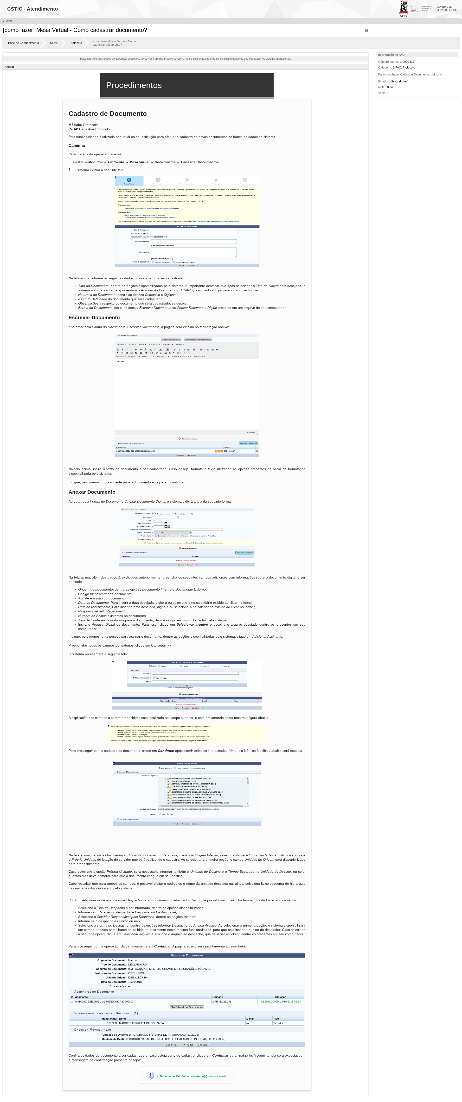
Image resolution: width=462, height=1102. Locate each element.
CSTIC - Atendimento (32, 9)
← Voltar (7, 20)
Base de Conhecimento (23, 43)
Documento (421, 74)
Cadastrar (406, 74)
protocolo (436, 74)
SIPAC (54, 43)
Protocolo (76, 43)
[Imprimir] (366, 32)
